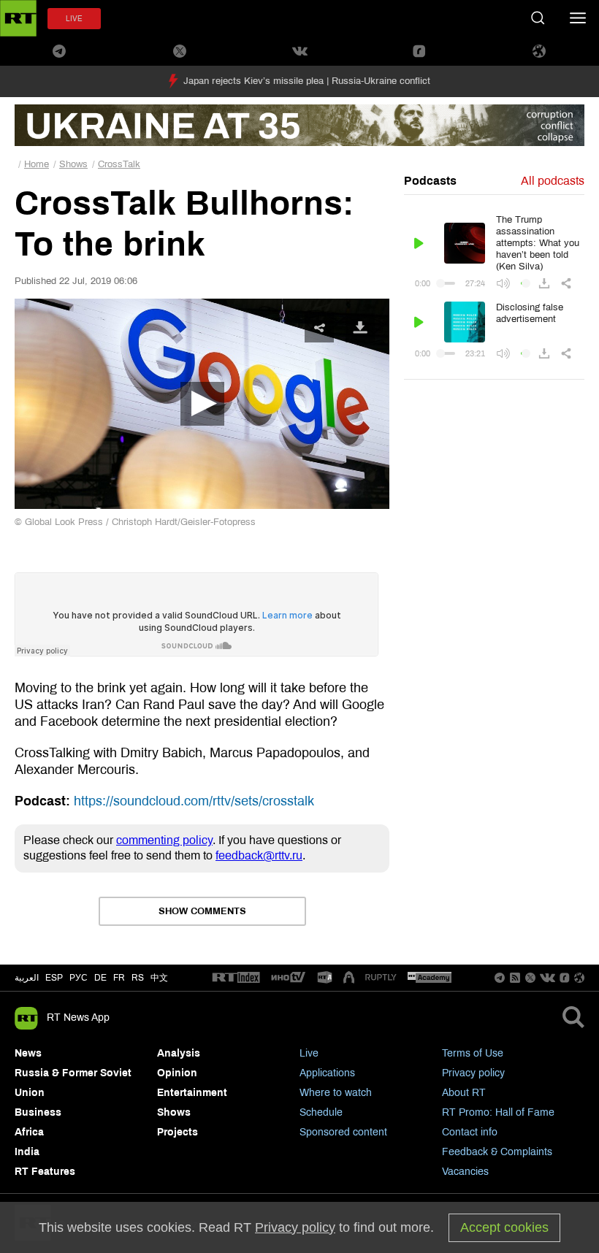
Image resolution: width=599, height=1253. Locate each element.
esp (54, 978)
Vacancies (465, 1171)
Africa (29, 1132)
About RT (464, 1092)
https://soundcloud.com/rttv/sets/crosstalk (194, 801)
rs (137, 978)
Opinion (177, 1073)
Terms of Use (472, 1053)
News (28, 1053)
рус (78, 978)
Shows (73, 164)
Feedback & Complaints (497, 1151)
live (74, 19)
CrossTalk (119, 164)
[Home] (18, 18)
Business (38, 1112)
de (100, 978)
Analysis (178, 1053)
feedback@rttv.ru (258, 855)
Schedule (321, 1112)
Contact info (469, 1132)
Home (36, 164)
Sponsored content (343, 1132)
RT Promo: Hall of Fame (498, 1112)
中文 (159, 978)
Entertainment (192, 1092)
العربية (27, 978)
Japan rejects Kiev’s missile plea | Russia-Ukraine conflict (306, 81)
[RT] (236, 978)
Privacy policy (473, 1073)
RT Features (45, 1171)
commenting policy (164, 840)
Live (309, 1053)
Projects (177, 1132)
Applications (327, 1073)
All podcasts (552, 181)
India (27, 1151)
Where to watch (336, 1092)
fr (119, 978)
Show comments (202, 911)
